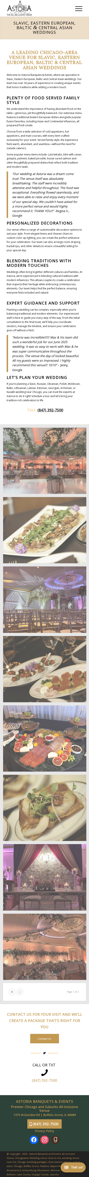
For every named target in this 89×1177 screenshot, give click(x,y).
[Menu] (76, 8)
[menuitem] (76, 8)
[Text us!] (73, 1168)
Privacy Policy (44, 1131)
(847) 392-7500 (50, 409)
